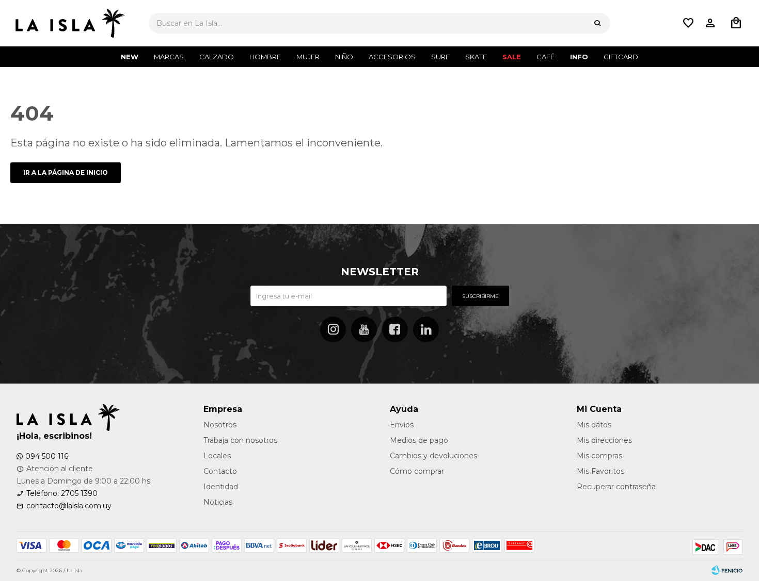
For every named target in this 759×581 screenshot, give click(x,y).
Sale (511, 57)
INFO (579, 57)
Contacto (220, 471)
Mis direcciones (604, 440)
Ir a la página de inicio (65, 172)
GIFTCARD (621, 57)
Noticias (217, 502)
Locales (217, 455)
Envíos (402, 424)
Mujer (308, 57)
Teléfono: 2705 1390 (62, 493)
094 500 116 (46, 456)
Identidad (220, 486)
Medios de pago (419, 440)
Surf (440, 57)
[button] (597, 23)
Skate (476, 57)
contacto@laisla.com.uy (69, 505)
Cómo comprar (417, 471)
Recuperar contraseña (616, 486)
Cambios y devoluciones (433, 455)
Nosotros (219, 424)
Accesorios (392, 57)
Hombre (265, 57)
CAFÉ (545, 57)
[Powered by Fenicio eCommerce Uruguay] (726, 571)
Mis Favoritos (600, 471)
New (129, 57)
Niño (344, 57)
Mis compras (599, 455)
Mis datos (594, 424)
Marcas (169, 57)
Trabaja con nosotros (240, 440)
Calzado (216, 57)
